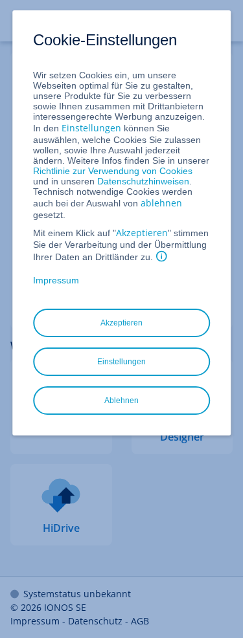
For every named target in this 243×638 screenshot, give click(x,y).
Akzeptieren (142, 232)
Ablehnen (121, 400)
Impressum (56, 280)
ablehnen (161, 203)
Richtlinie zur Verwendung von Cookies (112, 171)
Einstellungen (91, 128)
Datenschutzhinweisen (143, 181)
